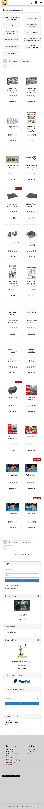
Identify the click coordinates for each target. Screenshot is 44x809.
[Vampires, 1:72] (22, 605)
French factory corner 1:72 (31, 244)
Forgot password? (10, 588)
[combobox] (16, 61)
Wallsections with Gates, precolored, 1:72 (31, 168)
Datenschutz (10, 762)
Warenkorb (31, 749)
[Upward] (38, 805)
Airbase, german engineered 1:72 (12, 205)
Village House (31, 514)
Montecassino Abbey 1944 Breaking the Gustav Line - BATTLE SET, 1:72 (31, 90)
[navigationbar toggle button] (41, 2)
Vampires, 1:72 (22, 615)
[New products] (38, 596)
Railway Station (31, 475)
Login (22, 581)
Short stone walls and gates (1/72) (31, 321)
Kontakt (30, 753)
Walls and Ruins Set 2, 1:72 (12, 166)
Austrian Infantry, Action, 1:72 (22, 662)
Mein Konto (31, 751)
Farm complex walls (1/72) (31, 360)
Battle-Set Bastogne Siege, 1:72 (12, 90)
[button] (5, 61)
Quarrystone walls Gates (13, 128)
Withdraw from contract (11, 776)
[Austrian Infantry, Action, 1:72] (22, 651)
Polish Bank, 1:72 (31, 436)
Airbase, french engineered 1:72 (31, 205)
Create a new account (11, 585)
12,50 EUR (22, 619)
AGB (7, 755)
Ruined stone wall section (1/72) (12, 321)
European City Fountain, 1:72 (12, 437)
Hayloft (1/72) (12, 397)
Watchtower (13, 514)
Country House (13, 475)
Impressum (10, 749)
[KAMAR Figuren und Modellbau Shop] (3, 2)
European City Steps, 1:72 (31, 399)
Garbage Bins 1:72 (13, 243)
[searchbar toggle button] (30, 2)
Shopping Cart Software (15, 806)
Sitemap (9, 764)
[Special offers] (38, 640)
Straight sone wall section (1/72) (12, 360)
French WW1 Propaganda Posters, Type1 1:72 (31, 284)
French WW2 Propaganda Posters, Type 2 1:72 (12, 284)
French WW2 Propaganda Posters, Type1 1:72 (31, 129)
